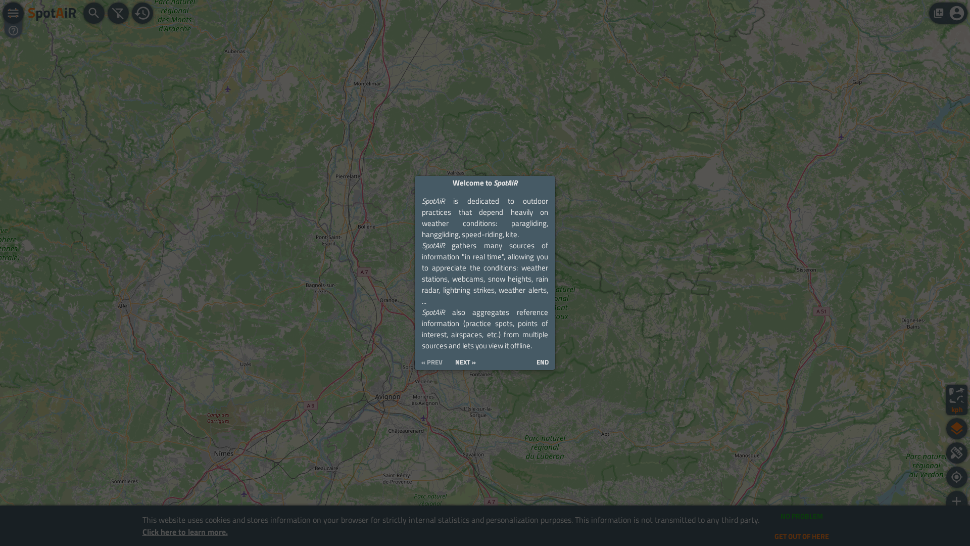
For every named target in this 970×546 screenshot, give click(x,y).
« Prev (432, 362)
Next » (465, 362)
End (543, 362)
